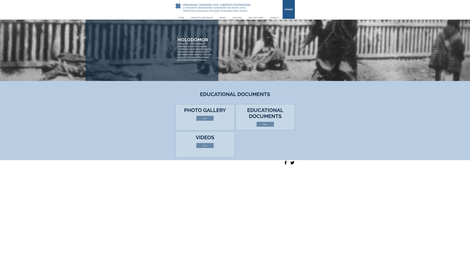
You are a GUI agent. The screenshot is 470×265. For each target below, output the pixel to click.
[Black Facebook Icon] (285, 162)
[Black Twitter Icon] (292, 162)
